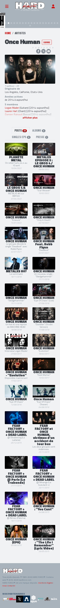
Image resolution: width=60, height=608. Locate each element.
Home (8, 33)
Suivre (46, 42)
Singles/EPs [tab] (20, 137)
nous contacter (8, 585)
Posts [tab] (20, 130)
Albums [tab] (38, 130)
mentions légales (45, 582)
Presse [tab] (41, 137)
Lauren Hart (11, 111)
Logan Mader (12, 108)
